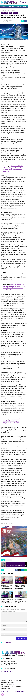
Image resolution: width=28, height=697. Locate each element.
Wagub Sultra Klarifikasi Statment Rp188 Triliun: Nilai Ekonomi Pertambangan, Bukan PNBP (20, 601)
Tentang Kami (18, 680)
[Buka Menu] (23, 2)
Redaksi (3, 680)
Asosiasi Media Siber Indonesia (9, 665)
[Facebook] (16, 570)
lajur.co (3, 20)
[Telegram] (22, 570)
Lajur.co (3, 693)
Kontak (10, 680)
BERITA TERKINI (5, 12)
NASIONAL (15, 12)
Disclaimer (19, 686)
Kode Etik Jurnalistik (6, 684)
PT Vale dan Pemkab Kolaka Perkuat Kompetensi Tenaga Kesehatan (7, 601)
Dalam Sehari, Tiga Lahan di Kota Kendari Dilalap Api (6, 586)
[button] (20, 2)
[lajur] (9, 2)
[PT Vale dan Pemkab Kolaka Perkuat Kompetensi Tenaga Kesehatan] (7, 594)
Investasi (9, 560)
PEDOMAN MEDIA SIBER (7, 686)
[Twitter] (19, 570)
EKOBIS (10, 12)
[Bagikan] (25, 21)
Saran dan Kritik (5, 688)
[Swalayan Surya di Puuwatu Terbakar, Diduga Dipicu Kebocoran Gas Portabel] (21, 580)
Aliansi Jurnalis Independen (8, 661)
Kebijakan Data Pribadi (7, 682)
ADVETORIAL (4, 596)
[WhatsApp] (25, 570)
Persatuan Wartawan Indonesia (9, 663)
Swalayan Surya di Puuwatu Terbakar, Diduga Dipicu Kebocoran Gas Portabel (20, 586)
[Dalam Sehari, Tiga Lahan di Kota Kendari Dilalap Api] (7, 580)
